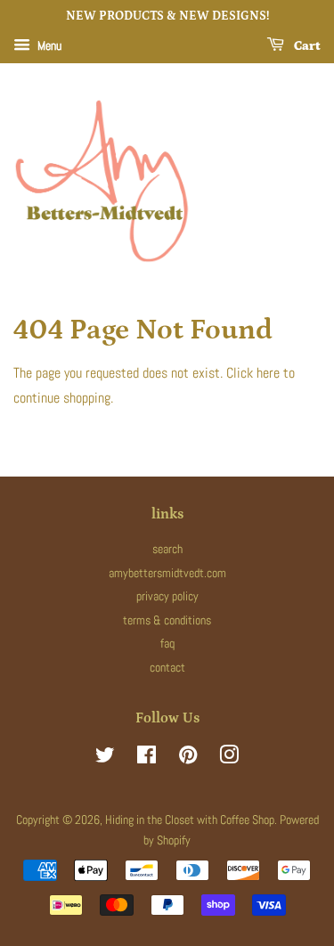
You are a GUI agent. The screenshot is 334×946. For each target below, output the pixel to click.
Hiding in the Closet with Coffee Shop (189, 820)
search (167, 549)
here (268, 372)
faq (167, 643)
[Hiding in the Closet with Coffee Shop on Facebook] (146, 758)
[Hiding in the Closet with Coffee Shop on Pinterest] (188, 758)
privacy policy (167, 596)
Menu (48, 45)
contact (167, 667)
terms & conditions (167, 620)
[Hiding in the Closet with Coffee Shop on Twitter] (105, 758)
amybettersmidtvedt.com (167, 573)
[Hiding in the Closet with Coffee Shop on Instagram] (229, 758)
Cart (306, 46)
